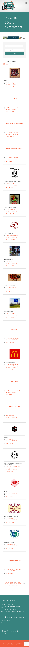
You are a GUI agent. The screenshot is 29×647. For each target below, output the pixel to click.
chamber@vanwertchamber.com (14, 611)
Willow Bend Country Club (10, 542)
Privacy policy (5, 620)
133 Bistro (6, 80)
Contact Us (18, 585)
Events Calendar (19, 582)
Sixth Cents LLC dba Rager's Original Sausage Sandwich (13, 464)
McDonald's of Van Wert (9, 362)
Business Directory (9, 582)
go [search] (15, 53)
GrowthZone (19, 644)
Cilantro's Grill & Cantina (10, 207)
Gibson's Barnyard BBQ (9, 285)
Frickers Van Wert (8, 259)
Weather (4, 623)
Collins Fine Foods (8, 233)
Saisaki (6, 437)
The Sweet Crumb (8, 491)
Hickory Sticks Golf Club (9, 311)
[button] (3, 61)
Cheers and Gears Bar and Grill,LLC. (13, 181)
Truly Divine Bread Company (11, 516)
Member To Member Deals (17, 583)
